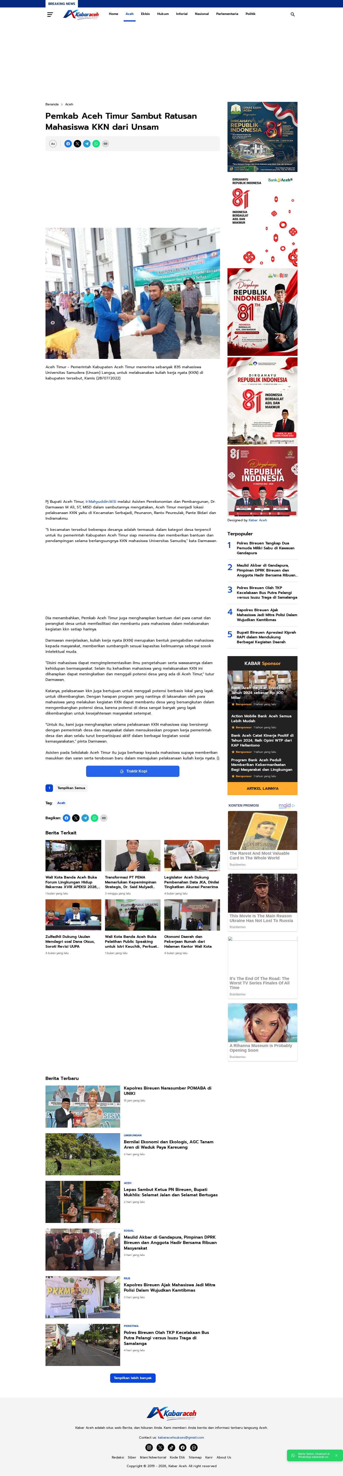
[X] (77, 143)
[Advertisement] (172, 61)
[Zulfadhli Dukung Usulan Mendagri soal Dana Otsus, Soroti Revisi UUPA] (73, 915)
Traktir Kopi (136, 771)
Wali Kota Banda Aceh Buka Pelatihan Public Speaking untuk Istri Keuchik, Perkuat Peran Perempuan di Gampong (131, 941)
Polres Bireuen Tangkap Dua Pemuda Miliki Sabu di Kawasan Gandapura (265, 548)
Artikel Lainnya (263, 788)
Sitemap (195, 1457)
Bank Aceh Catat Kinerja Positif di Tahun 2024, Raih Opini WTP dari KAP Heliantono (262, 740)
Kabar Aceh (258, 520)
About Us (224, 1457)
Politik (251, 13)
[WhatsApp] (96, 143)
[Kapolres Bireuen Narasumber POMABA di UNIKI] (83, 1107)
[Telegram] (87, 143)
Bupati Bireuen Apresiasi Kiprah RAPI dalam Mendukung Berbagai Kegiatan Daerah (266, 637)
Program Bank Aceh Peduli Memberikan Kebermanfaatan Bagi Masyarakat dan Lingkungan (261, 765)
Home (113, 13)
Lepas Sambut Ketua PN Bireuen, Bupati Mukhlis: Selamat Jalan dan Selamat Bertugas (171, 1192)
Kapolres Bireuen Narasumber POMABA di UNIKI (167, 1091)
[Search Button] (293, 14)
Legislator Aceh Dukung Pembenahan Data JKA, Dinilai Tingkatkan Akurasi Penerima (191, 882)
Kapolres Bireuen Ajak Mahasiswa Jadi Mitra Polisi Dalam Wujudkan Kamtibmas (169, 1287)
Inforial (182, 13)
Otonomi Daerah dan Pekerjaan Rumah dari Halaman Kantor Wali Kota (188, 941)
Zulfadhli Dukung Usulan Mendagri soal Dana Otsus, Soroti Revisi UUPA (70, 941)
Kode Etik (177, 1457)
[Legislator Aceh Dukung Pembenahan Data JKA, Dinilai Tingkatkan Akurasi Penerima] (192, 855)
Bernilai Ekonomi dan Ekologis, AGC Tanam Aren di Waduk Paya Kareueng (169, 1144)
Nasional (202, 13)
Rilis (127, 1278)
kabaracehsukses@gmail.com (181, 1437)
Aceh (130, 13)
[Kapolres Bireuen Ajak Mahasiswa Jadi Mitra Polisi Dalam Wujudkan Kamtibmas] (83, 1297)
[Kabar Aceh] (81, 14)
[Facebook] (68, 143)
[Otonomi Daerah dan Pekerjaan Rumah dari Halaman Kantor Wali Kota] (192, 915)
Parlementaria (227, 13)
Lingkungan (132, 1135)
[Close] (336, 1455)
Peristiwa (131, 1326)
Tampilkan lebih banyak (133, 1378)
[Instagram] (149, 1447)
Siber (132, 1457)
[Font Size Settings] (53, 143)
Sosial (129, 1231)
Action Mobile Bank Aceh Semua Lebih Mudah (261, 719)
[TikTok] (171, 1447)
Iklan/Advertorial (153, 1457)
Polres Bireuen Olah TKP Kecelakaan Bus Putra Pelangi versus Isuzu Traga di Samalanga (166, 1338)
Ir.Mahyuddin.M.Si (101, 501)
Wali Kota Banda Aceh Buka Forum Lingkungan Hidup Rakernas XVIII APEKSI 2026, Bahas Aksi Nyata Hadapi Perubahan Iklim (72, 882)
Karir (209, 1457)
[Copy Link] (105, 143)
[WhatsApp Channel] (194, 1447)
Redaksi (118, 1457)
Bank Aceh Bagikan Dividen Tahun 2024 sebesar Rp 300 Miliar (257, 693)
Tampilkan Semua (71, 788)
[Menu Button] (50, 14)
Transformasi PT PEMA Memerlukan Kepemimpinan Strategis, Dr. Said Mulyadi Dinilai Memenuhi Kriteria (130, 882)
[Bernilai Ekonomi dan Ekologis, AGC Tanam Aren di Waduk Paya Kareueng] (83, 1154)
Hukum (163, 13)
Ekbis (145, 13)
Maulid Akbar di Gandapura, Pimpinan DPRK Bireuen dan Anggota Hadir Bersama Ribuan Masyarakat (170, 1243)
